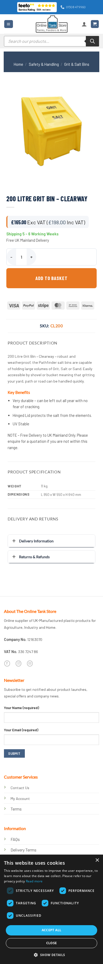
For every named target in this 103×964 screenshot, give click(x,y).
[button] (8, 24)
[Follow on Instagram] (18, 663)
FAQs (15, 839)
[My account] (84, 24)
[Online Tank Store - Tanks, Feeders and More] (51, 24)
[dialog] (51, 909)
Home (18, 64)
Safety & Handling (44, 64)
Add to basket (51, 278)
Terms (16, 808)
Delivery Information (36, 541)
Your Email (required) (21, 730)
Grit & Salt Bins (76, 64)
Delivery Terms (23, 849)
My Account (20, 798)
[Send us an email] (30, 663)
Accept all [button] (52, 930)
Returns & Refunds (34, 557)
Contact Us (20, 787)
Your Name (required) (21, 707)
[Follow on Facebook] (7, 663)
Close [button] (51, 943)
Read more (34, 881)
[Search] (92, 41)
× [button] (97, 860)
